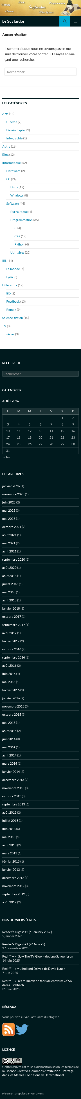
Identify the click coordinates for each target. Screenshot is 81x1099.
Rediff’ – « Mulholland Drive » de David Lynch (33, 968)
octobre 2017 (11, 616)
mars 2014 (9, 763)
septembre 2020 (13, 559)
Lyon (9, 277)
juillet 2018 (10, 584)
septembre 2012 (13, 894)
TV (4, 326)
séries (10, 334)
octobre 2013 (11, 796)
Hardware (13, 171)
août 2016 (9, 665)
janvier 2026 (11, 486)
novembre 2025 (13, 494)
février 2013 (11, 861)
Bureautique (19, 212)
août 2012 (9, 902)
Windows (17, 195)
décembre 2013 (13, 780)
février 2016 (11, 690)
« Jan (6, 457)
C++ (17, 236)
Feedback (13, 301)
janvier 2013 (11, 869)
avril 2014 (9, 755)
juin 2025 (9, 502)
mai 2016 (8, 682)
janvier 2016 (11, 698)
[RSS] (8, 1029)
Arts (5, 114)
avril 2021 (9, 551)
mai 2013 (8, 837)
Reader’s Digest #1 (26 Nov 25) (23, 944)
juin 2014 (9, 739)
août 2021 (9, 535)
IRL (4, 261)
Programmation (21, 220)
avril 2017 (9, 633)
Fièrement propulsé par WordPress (23, 1093)
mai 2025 (8, 510)
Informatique (11, 163)
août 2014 (9, 731)
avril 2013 (9, 845)
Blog (5, 154)
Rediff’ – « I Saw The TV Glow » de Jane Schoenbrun (37, 956)
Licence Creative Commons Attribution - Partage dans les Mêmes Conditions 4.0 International (38, 1073)
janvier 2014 (11, 771)
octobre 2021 (11, 527)
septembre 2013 (13, 804)
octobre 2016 (11, 649)
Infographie (14, 138)
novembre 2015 (13, 706)
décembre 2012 (13, 878)
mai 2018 (8, 592)
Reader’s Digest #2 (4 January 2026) (27, 932)
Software (12, 203)
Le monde (13, 269)
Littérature (9, 285)
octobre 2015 (11, 714)
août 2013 (9, 812)
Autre (6, 146)
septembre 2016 (13, 657)
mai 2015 (8, 723)
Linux (14, 187)
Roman (11, 309)
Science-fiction (12, 318)
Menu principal (75, 21)
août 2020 (9, 567)
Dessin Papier (16, 130)
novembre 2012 (13, 886)
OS (8, 179)
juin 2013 (9, 829)
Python (19, 244)
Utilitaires (17, 252)
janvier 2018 (11, 608)
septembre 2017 (13, 625)
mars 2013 (9, 853)
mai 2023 (8, 518)
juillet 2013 (10, 820)
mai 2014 (8, 747)
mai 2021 (8, 543)
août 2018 (9, 576)
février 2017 (11, 641)
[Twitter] (22, 1029)
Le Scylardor (13, 21)
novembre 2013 (13, 788)
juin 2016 (9, 674)
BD (8, 293)
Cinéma (11, 122)
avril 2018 (9, 600)
